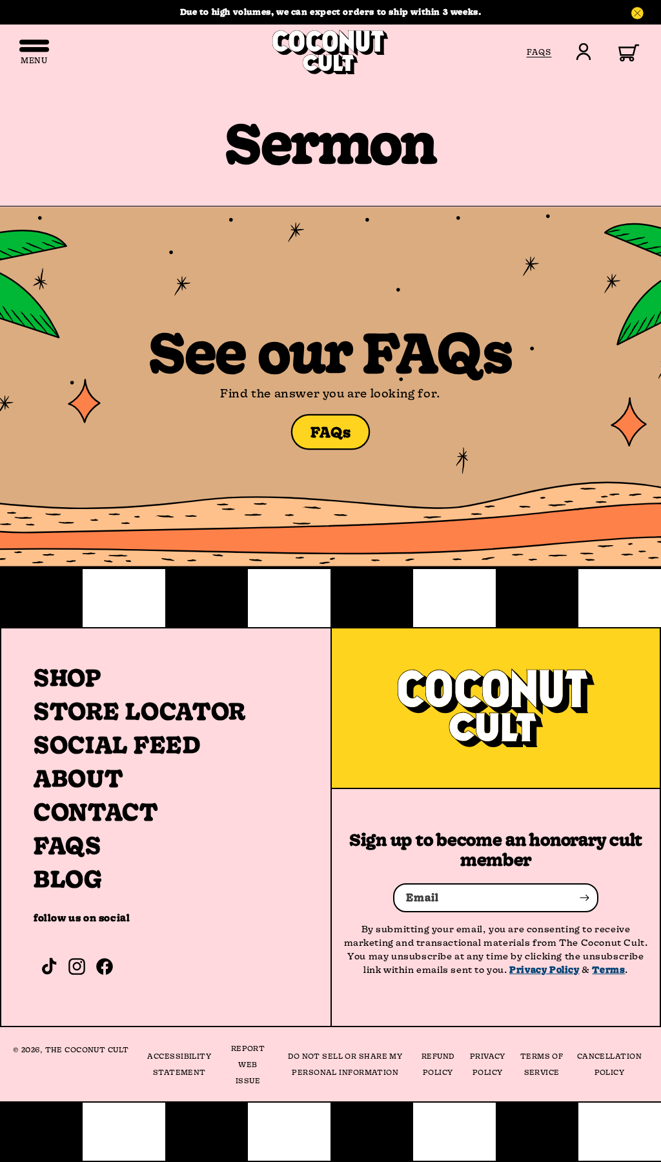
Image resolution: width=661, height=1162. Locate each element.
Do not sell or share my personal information (345, 1064)
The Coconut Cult (87, 1049)
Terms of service (542, 1064)
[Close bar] (638, 13)
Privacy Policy (544, 969)
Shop (67, 677)
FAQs (330, 432)
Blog (68, 878)
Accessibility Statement (179, 1064)
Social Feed (117, 744)
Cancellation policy (609, 1064)
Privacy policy (487, 1064)
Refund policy (438, 1064)
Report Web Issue (248, 1064)
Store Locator (140, 711)
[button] (621, 51)
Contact (96, 811)
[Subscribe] (584, 898)
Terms (608, 969)
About (78, 778)
